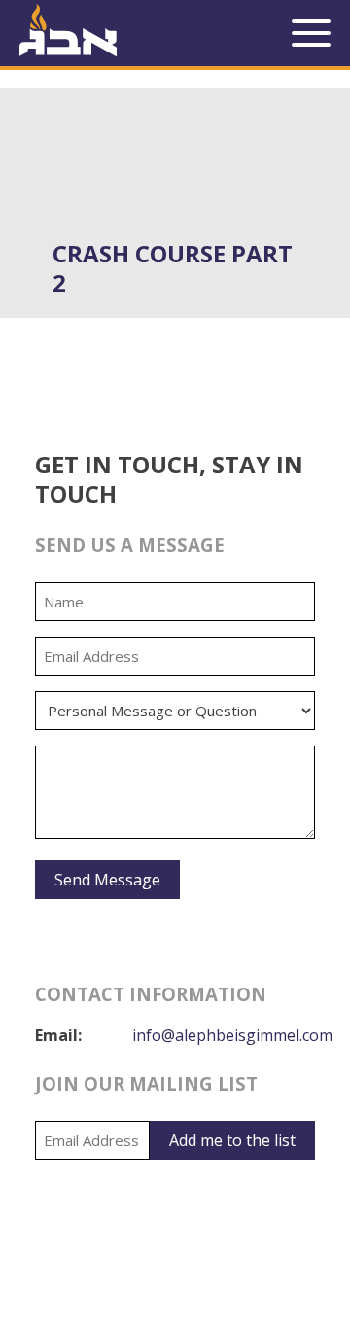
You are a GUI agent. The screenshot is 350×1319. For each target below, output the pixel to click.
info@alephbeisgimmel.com (232, 1035)
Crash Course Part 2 (172, 267)
